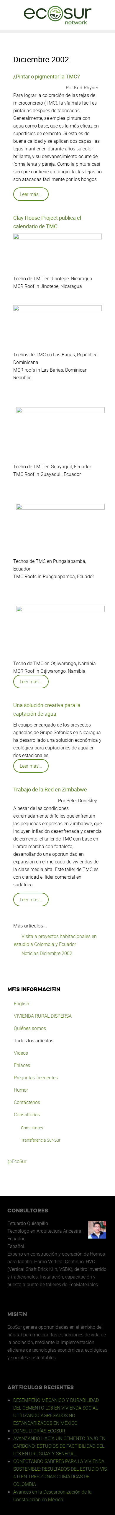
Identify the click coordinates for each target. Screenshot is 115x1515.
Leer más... (31, 194)
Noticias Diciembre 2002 (46, 953)
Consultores (32, 1127)
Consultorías (27, 1114)
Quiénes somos (30, 1028)
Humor (21, 1090)
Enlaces (22, 1065)
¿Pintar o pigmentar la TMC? (46, 76)
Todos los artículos (33, 1040)
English (21, 1003)
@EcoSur (16, 1161)
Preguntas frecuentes (36, 1077)
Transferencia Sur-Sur (40, 1140)
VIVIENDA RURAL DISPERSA (43, 1016)
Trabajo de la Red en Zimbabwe (50, 789)
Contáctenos (27, 1102)
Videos (21, 1053)
